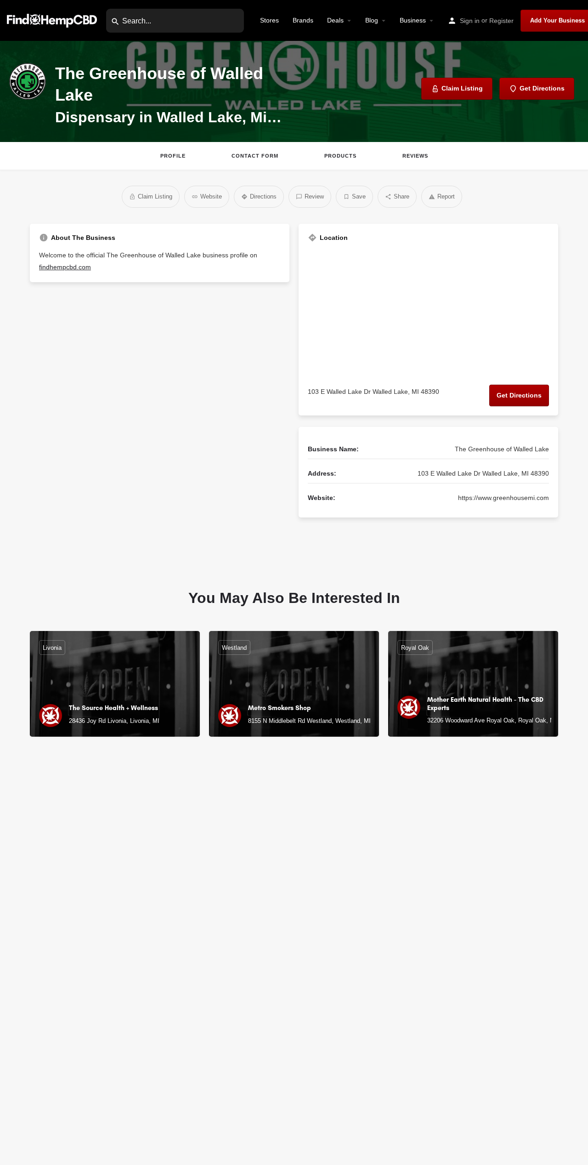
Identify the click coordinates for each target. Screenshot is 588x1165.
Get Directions (519, 395)
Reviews (415, 156)
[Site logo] (53, 20)
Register (501, 20)
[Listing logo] (27, 81)
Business (413, 20)
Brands (303, 20)
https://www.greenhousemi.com (503, 497)
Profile (173, 156)
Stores (269, 20)
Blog (371, 20)
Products (340, 156)
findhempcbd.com (65, 267)
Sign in (470, 20)
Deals (335, 20)
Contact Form (255, 156)
